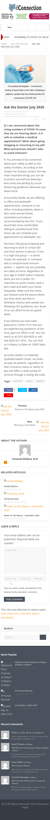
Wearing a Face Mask (24, 425)
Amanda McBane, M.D (21, 111)
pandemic (40, 381)
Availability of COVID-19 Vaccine (27, 37)
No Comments (35, 116)
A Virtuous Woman (24, 690)
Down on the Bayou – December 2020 (21, 515)
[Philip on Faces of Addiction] (5, 734)
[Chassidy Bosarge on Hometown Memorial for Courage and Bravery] (5, 780)
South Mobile (23, 116)
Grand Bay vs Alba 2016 (26, 705)
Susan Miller (17, 762)
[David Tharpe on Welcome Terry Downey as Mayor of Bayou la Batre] (5, 747)
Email (44, 119)
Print (36, 119)
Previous (22, 405)
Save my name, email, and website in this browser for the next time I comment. (23, 590)
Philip (14, 732)
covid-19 (29, 381)
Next (29, 421)
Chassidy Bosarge (19, 777)
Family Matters (11, 486)
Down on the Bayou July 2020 (30, 409)
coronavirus (17, 381)
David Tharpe (17, 744)
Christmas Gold (11, 499)
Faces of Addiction (36, 733)
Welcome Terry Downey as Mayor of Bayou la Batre (31, 663)
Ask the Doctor (12, 116)
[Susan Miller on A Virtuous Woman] (5, 765)
